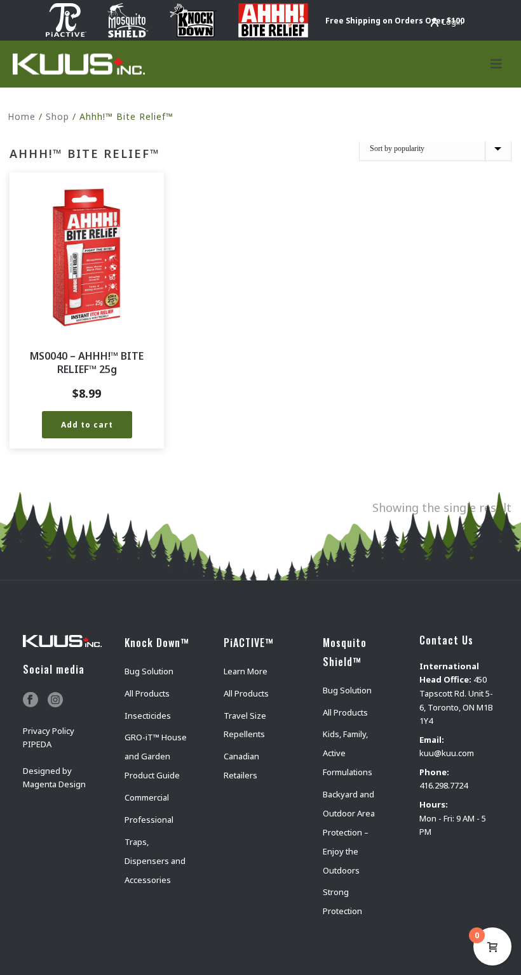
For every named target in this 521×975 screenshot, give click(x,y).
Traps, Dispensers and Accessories (155, 861)
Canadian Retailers (241, 765)
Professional (149, 819)
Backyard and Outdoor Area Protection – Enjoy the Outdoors (349, 832)
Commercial (147, 797)
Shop (57, 116)
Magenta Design (54, 784)
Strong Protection (342, 901)
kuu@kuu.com (446, 753)
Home (22, 116)
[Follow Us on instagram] (55, 700)
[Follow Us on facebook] (30, 700)
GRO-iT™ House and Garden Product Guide (156, 756)
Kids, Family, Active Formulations (347, 753)
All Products (147, 693)
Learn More (245, 671)
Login (452, 21)
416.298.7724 (443, 785)
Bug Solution (149, 671)
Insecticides (148, 715)
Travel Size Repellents (245, 725)
